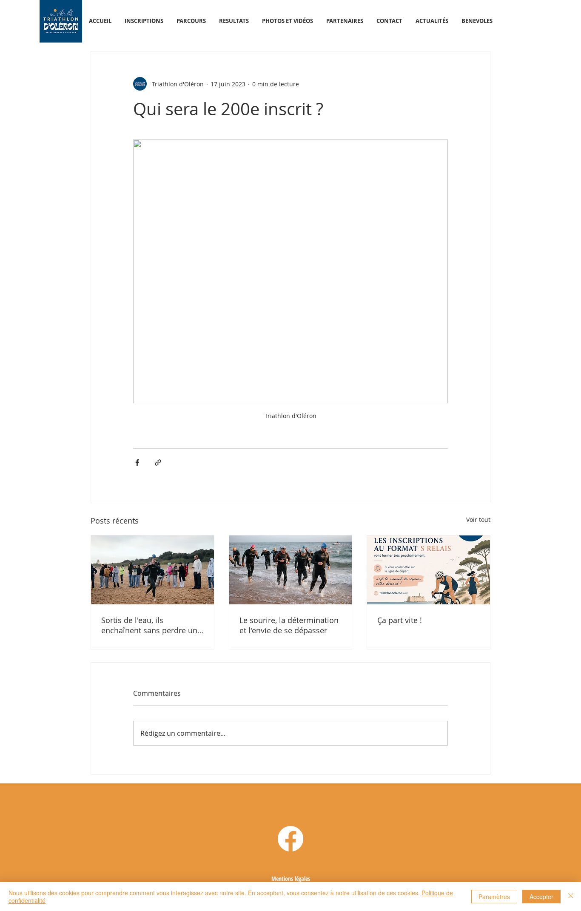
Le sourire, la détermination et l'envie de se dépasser (289, 625)
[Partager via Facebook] (137, 462)
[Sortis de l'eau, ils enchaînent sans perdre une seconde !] (152, 569)
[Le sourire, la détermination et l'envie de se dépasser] (290, 569)
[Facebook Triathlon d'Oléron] (290, 838)
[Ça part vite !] (428, 569)
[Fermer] (571, 896)
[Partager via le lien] (158, 462)
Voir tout (478, 519)
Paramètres (494, 896)
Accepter (541, 896)
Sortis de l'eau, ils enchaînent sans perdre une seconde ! (151, 625)
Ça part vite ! (399, 620)
